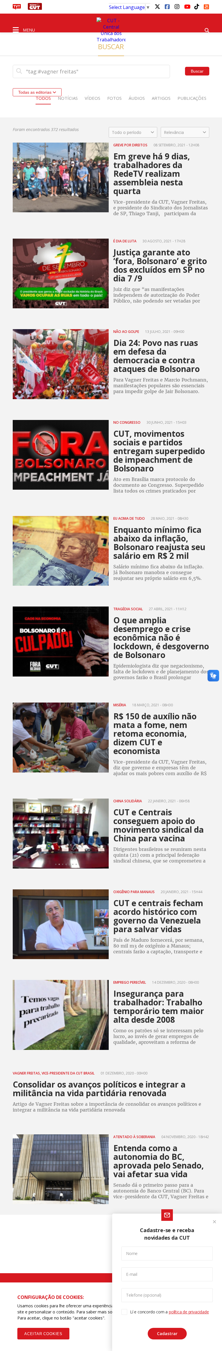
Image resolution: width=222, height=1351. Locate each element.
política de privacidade (189, 1312)
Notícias (68, 98)
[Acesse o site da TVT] (17, 8)
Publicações (191, 98)
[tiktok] (196, 6)
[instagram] (177, 6)
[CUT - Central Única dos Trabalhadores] (111, 30)
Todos (43, 98)
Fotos (114, 98)
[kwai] (206, 6)
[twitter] (157, 6)
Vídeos (92, 98)
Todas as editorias (35, 92)
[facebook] (167, 6)
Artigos (161, 98)
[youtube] (187, 6)
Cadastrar (167, 1333)
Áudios (137, 98)
